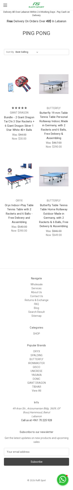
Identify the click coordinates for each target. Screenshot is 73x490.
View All (36, 390)
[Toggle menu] (5, 5)
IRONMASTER (36, 363)
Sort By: (10, 52)
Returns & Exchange (36, 300)
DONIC (36, 378)
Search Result (36, 311)
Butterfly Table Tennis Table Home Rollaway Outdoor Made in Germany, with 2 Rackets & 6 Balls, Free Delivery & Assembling (53, 216)
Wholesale (37, 284)
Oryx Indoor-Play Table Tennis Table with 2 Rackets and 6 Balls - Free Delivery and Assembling (19, 214)
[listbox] (27, 52)
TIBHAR (36, 386)
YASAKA (36, 374)
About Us (36, 292)
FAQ (36, 304)
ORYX (36, 351)
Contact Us (36, 296)
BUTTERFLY (36, 359)
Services (36, 288)
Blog (36, 307)
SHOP (36, 333)
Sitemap (36, 315)
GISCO (36, 367)
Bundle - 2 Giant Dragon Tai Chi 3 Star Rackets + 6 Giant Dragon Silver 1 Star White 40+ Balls (19, 124)
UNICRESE (36, 371)
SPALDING (36, 355)
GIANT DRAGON (36, 382)
